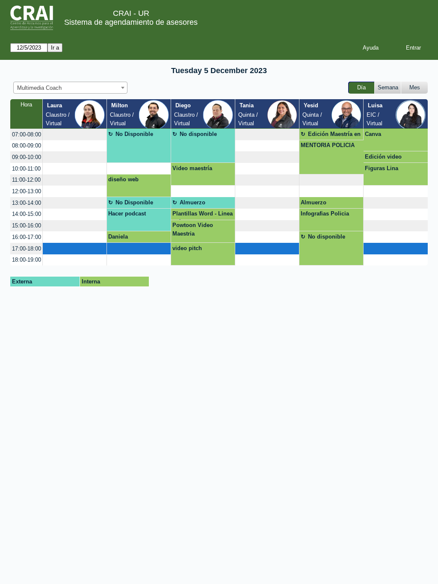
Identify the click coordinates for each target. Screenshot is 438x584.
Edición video (383, 156)
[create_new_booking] (75, 134)
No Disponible (134, 134)
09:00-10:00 (26, 157)
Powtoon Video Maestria (192, 229)
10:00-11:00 (26, 168)
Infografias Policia (325, 213)
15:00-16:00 (26, 225)
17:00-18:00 (26, 248)
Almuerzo (192, 202)
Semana (388, 87)
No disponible (198, 134)
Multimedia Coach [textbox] (39, 88)
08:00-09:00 (26, 145)
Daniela (118, 236)
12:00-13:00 (26, 191)
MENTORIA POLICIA (328, 145)
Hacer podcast (127, 213)
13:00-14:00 (26, 203)
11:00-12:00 (26, 180)
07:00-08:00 (26, 134)
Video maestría (192, 168)
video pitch (187, 248)
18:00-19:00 (26, 260)
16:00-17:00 (26, 237)
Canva (373, 134)
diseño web (123, 179)
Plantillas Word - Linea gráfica (202, 215)
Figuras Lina (381, 168)
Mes (414, 87)
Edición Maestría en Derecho (334, 135)
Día (361, 87)
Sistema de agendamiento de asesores (131, 22)
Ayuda (371, 47)
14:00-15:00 (26, 214)
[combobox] (70, 88)
